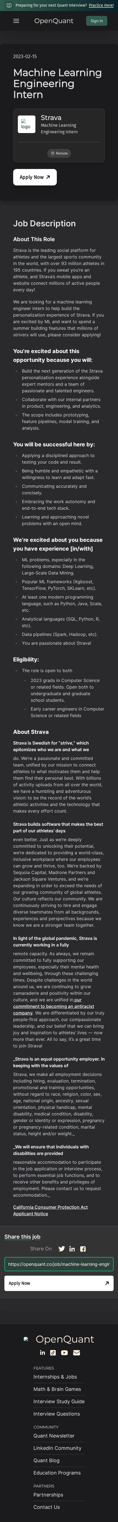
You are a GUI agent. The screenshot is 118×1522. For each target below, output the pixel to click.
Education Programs (57, 1473)
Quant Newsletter (54, 1436)
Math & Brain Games (57, 1389)
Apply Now (32, 177)
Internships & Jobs (55, 1377)
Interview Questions (56, 1414)
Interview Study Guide (59, 1401)
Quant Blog (46, 1460)
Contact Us (46, 1507)
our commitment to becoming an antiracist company (53, 1006)
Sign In (97, 20)
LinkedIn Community (57, 1448)
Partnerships (48, 1495)
